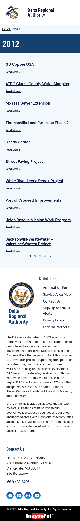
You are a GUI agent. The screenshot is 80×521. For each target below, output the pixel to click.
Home (6, 29)
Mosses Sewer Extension (28, 103)
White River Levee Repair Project (34, 181)
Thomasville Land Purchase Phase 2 (37, 123)
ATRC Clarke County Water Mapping (37, 84)
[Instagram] (28, 495)
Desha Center (18, 142)
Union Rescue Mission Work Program (38, 220)
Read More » (13, 72)
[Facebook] (10, 495)
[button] (70, 13)
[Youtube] (37, 495)
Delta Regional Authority (41, 12)
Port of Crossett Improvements (33, 201)
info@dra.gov (17, 473)
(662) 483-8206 (17, 482)
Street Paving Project (24, 162)
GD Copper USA (20, 65)
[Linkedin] (19, 495)
